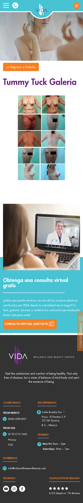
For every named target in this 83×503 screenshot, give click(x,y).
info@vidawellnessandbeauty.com (27, 468)
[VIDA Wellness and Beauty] (41, 9)
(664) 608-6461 (17, 419)
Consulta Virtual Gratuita (76, 5)
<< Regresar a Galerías (21, 67)
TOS (10, 444)
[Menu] (6, 5)
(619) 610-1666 (17, 434)
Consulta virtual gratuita (26, 324)
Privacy (12, 439)
